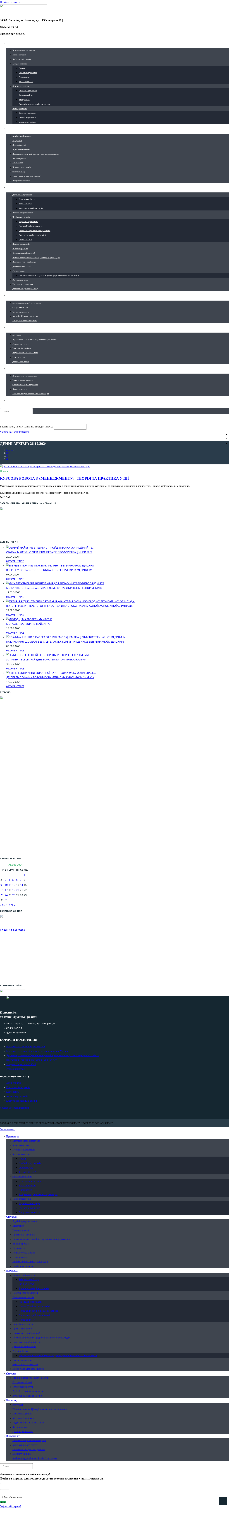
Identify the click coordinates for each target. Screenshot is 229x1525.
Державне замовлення (24, 1346)
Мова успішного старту (25, 1445)
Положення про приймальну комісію (38, 1310)
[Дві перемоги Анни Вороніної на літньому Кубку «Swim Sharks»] (51, 673)
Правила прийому (22, 1328)
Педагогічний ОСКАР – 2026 (28, 1422)
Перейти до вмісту (10, 2)
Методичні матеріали (23, 1418)
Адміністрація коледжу (24, 1221)
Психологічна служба (23, 1252)
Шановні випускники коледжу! (29, 1440)
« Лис (3, 905)
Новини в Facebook (12, 930)
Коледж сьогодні (21, 1154)
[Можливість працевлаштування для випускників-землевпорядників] (55, 583)
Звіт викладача (20, 1427)
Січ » (12, 905)
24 (6, 895)
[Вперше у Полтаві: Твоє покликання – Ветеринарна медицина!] (50, 565)
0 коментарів (15, 561)
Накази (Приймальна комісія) (34, 1306)
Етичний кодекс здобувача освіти (30, 1378)
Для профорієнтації (22, 1431)
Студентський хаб (22, 1382)
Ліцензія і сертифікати (30, 1301)
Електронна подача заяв (25, 1364)
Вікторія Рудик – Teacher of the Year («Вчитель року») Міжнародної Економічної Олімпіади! (69, 605)
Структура (11, 1216)
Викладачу (12, 1400)
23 (1, 895)
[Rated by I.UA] (12, 991)
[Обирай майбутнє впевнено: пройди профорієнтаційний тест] (50, 547)
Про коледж (12, 1136)
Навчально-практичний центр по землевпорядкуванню (41, 1239)
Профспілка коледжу (23, 1266)
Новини (4, 471)
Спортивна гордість (29, 1212)
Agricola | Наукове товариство (28, 1391)
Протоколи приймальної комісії (35, 1315)
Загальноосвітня (27, 1185)
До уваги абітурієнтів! (24, 1275)
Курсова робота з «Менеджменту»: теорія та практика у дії (64, 478)
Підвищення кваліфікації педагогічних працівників (39, 1409)
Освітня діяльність (22, 1176)
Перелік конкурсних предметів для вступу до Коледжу (41, 1337)
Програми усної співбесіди (26, 1342)
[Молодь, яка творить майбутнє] (29, 619)
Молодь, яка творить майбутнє (28, 624)
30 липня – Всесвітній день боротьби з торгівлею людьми (46, 659)
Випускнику (13, 1436)
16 (1, 890)
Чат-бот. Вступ (26, 1284)
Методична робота (22, 1413)
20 (17, 890)
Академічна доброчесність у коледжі (38, 1194)
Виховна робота (20, 1243)
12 (13, 885)
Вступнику (12, 1270)
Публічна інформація (23, 1149)
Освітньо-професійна (30, 1181)
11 (10, 885)
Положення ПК (27, 1319)
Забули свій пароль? (10, 1506)
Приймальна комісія (23, 1297)
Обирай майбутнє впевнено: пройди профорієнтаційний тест (49, 552)
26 (7, 458)
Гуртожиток (18, 1248)
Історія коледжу (20, 1145)
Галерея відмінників (29, 1208)
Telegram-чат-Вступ (29, 1279)
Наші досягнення (21, 1199)
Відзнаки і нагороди (29, 1203)
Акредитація (25, 1190)
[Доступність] (223, 1501)
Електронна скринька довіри (27, 1395)
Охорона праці (20, 1257)
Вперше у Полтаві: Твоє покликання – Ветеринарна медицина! (49, 570)
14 (21, 885)
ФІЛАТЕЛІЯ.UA (28, 1172)
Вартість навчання (22, 1360)
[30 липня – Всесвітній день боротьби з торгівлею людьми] (47, 655)
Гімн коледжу (26, 1167)
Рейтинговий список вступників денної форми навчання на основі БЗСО (58, 1355)
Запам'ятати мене (12, 1497)
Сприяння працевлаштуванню (28, 1449)
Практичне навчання (23, 1234)
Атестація (17, 1404)
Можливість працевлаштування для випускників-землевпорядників (54, 588)
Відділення (18, 1225)
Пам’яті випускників (30, 1163)
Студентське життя (22, 1387)
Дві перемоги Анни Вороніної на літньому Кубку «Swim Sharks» (50, 677)
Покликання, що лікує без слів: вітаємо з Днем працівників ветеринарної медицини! (65, 641)
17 (6, 890)
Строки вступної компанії (26, 1333)
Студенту (11, 1373)
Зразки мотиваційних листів (34, 1288)
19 (13, 890)
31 (6, 900)
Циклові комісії (20, 1230)
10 (6, 885)
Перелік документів (22, 1324)
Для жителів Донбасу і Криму (28, 1368)
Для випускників (21, 1453)
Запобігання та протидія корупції (30, 1261)
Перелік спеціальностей (25, 1293)
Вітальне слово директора (26, 1140)
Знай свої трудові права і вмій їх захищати (34, 1458)
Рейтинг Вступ (20, 1351)
